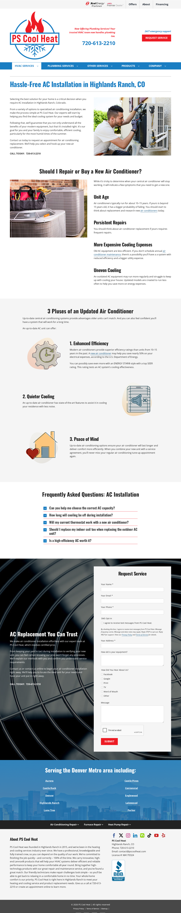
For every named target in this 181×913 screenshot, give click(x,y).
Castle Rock (49, 788)
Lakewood (131, 802)
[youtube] (156, 835)
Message (105, 702)
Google (107, 678)
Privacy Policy (127, 634)
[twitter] (121, 835)
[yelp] (163, 835)
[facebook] (114, 835)
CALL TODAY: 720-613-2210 (25, 153)
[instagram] (128, 835)
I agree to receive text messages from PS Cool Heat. (128, 623)
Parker (131, 810)
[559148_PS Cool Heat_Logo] (34, 12)
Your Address (108, 640)
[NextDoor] (142, 835)
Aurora (49, 780)
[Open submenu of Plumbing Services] (79, 65)
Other (106, 695)
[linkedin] (135, 835)
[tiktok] (149, 835)
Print (106, 683)
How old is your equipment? (114, 652)
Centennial (131, 788)
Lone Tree (49, 810)
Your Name (107, 584)
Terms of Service (142, 634)
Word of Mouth (111, 691)
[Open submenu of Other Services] (113, 65)
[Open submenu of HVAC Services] (39, 65)
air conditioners (148, 210)
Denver (49, 795)
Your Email (107, 595)
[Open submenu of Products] (140, 65)
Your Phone (107, 607)
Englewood (131, 795)
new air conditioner (100, 353)
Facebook (108, 674)
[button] (90, 507)
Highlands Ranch (49, 802)
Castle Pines (132, 780)
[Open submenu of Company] (166, 65)
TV (105, 687)
